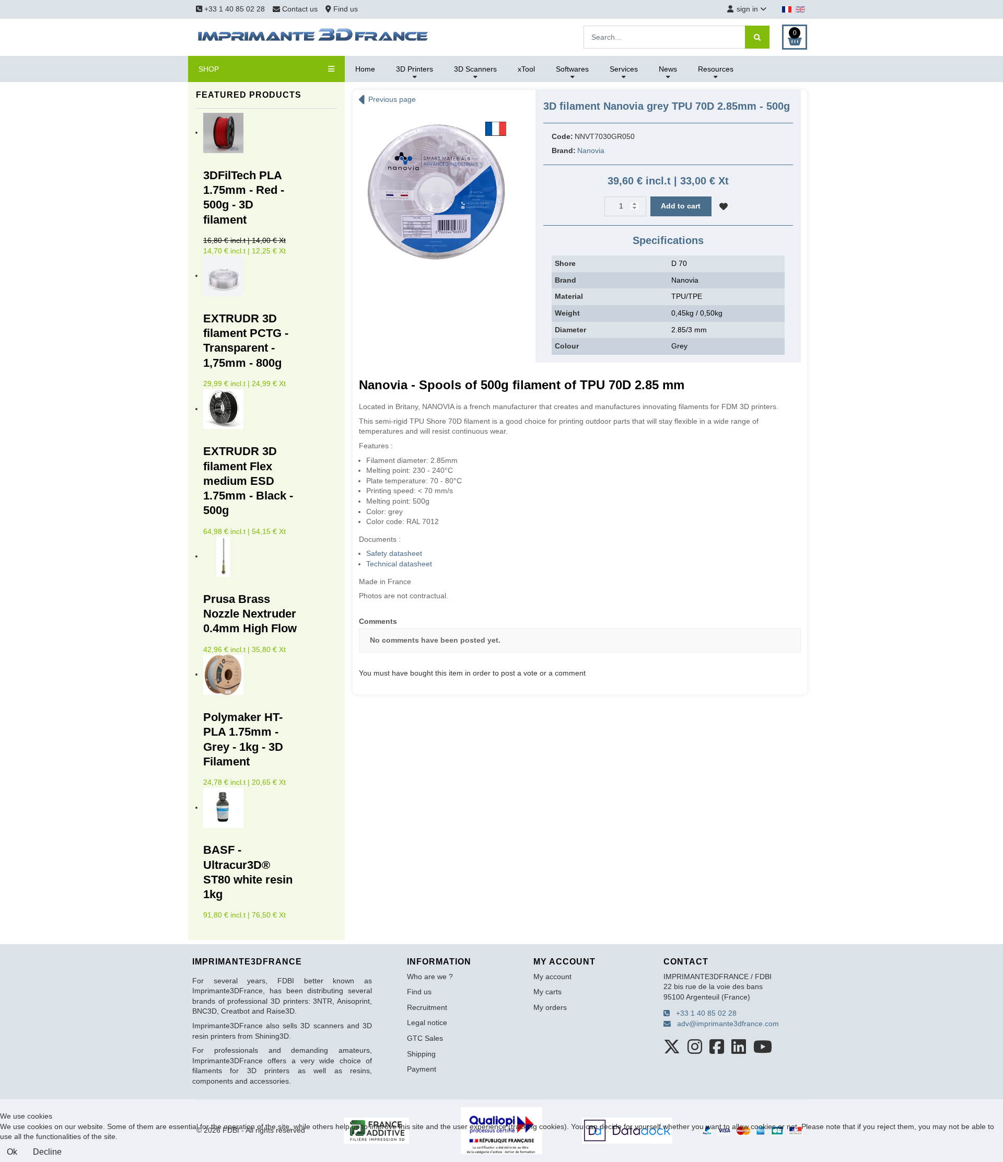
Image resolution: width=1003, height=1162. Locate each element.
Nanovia (590, 150)
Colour (567, 346)
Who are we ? (430, 976)
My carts (547, 991)
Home (365, 69)
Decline (47, 1151)
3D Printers (414, 69)
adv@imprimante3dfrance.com (725, 1023)
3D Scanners (475, 69)
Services (624, 69)
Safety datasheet (394, 553)
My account (552, 976)
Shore (565, 263)
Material (569, 296)
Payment (421, 1069)
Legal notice (427, 1022)
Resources (715, 69)
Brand (565, 280)
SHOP (209, 69)
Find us (344, 9)
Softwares (572, 69)
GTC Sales (425, 1038)
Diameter (570, 330)
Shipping (421, 1054)
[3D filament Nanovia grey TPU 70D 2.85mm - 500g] (436, 191)
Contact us (300, 9)
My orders (550, 1007)
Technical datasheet (399, 564)
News (668, 69)
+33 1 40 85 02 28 (233, 9)
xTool (526, 69)
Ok (12, 1151)
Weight (567, 313)
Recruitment (427, 1007)
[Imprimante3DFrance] (313, 36)
